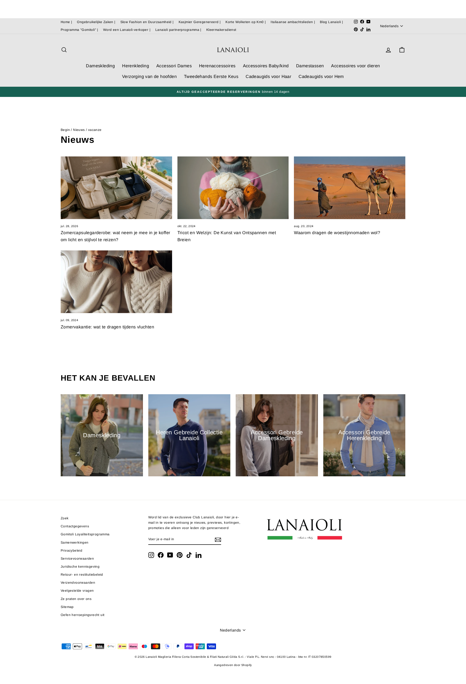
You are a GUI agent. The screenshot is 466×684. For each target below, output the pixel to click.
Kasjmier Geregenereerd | (200, 22)
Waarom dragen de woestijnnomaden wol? (337, 232)
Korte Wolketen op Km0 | (245, 22)
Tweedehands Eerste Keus (211, 76)
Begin (65, 130)
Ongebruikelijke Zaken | (96, 22)
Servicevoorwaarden (77, 558)
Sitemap (67, 607)
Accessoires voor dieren (355, 65)
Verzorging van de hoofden (149, 76)
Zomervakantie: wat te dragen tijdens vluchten (107, 327)
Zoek (65, 518)
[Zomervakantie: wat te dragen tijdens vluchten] (116, 281)
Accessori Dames (174, 65)
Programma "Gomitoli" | (79, 30)
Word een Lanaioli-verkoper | (126, 30)
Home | (66, 22)
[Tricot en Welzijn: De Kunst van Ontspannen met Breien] (233, 187)
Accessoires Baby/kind (266, 65)
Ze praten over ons (76, 599)
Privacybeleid (71, 550)
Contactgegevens (75, 526)
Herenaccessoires (217, 65)
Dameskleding (100, 65)
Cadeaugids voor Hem (321, 76)
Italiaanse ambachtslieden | (293, 22)
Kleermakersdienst (221, 30)
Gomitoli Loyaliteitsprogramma (85, 534)
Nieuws (79, 130)
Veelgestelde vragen (77, 590)
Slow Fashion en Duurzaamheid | (147, 22)
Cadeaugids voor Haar (268, 76)
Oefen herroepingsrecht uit (82, 615)
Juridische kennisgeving (80, 566)
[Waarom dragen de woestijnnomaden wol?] (349, 187)
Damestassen (310, 65)
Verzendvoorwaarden (78, 582)
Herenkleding (135, 65)
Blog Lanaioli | (331, 22)
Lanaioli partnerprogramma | (178, 30)
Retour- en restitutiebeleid (82, 574)
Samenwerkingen (75, 542)
